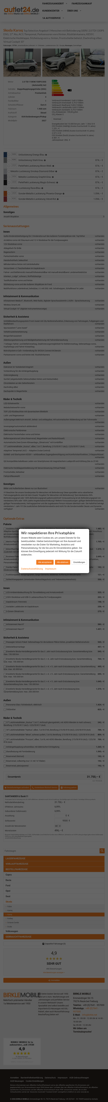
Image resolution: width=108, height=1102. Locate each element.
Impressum (50, 568)
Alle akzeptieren (45, 562)
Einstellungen (79, 562)
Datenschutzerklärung (32, 568)
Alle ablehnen (62, 562)
